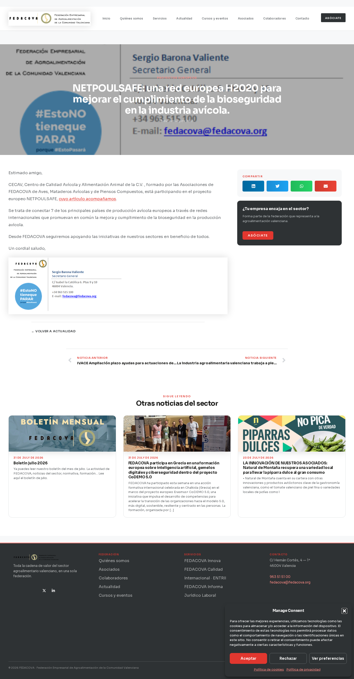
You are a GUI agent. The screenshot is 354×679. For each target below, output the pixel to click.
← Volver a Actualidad (53, 331)
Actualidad (184, 18)
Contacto (302, 18)
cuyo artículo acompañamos (87, 198)
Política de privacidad (303, 669)
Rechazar (288, 658)
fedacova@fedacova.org (290, 582)
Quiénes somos (131, 18)
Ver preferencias (328, 658)
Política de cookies (269, 669)
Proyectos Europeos (177, 77)
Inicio (106, 18)
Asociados (246, 18)
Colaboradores (274, 18)
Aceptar (248, 658)
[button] (344, 611)
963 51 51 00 (280, 577)
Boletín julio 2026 (30, 463)
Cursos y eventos (215, 18)
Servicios (160, 18)
